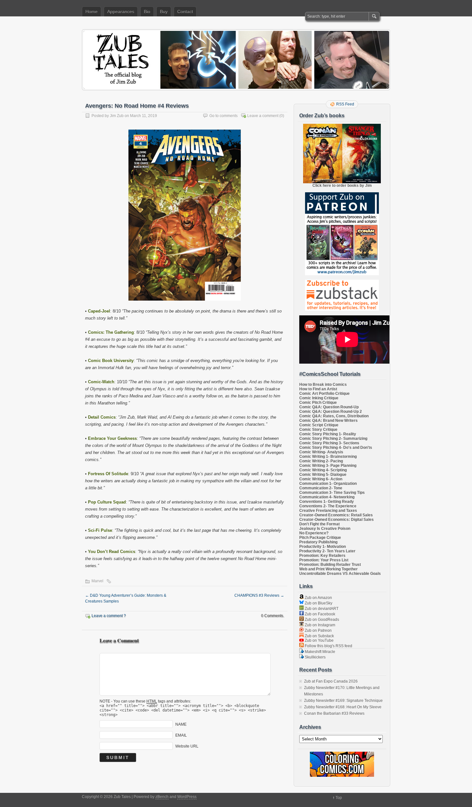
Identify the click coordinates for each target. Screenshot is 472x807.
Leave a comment (262, 115)
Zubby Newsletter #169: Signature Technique (343, 700)
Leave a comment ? (109, 615)
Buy (164, 11)
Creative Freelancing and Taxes (328, 510)
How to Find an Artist (318, 389)
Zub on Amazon (318, 597)
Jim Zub (117, 115)
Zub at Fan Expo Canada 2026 (331, 681)
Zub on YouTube (319, 640)
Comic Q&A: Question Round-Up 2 (330, 411)
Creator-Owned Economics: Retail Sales (336, 515)
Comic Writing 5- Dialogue (322, 474)
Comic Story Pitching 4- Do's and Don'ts (335, 447)
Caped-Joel (99, 311)
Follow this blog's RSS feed (328, 646)
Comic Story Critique (318, 429)
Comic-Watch (101, 381)
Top (339, 797)
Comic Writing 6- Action (320, 479)
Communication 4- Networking (326, 497)
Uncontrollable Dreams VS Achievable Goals (340, 573)
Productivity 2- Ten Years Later (327, 551)
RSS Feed (345, 104)
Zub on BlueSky (318, 603)
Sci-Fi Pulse (100, 530)
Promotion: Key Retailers (322, 555)
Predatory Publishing (318, 542)
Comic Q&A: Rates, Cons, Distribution (334, 416)
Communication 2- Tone (320, 488)
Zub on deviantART (321, 608)
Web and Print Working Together (328, 569)
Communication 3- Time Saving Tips (332, 492)
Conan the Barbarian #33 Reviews (334, 713)
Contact (185, 11)
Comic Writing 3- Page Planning (327, 465)
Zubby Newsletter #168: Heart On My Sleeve (342, 707)
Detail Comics (102, 417)
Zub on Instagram (319, 625)
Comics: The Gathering (111, 332)
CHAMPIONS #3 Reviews (259, 595)
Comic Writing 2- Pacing (321, 461)
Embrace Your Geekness (112, 438)
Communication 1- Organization (328, 483)
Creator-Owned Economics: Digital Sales (336, 519)
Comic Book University (111, 360)
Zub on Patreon (318, 630)
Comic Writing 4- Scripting (323, 470)
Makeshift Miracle (319, 651)
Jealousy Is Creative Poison (324, 528)
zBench (162, 796)
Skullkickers (315, 657)
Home (91, 11)
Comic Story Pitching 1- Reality (327, 434)
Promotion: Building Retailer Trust (330, 564)
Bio (147, 11)
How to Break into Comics (323, 384)
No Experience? (313, 533)
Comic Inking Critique (318, 398)
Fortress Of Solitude (108, 473)
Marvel (97, 581)
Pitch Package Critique (320, 537)
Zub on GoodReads (321, 619)
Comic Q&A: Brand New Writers (328, 420)
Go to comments (223, 115)
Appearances (120, 11)
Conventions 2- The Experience (327, 506)
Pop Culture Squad (107, 502)
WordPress (187, 796)
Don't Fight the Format (319, 524)
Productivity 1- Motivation (322, 546)
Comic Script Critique (318, 425)
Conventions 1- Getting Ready (326, 501)
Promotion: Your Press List (323, 560)
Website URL (186, 746)
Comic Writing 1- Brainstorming (328, 456)
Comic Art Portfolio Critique (324, 393)
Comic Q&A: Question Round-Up (329, 407)
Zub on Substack (319, 636)
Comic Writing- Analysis (321, 452)
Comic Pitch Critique (318, 402)
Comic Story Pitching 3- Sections (329, 443)
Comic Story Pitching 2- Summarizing (333, 438)
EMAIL (181, 735)
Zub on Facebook (319, 614)
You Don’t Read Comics (111, 551)
